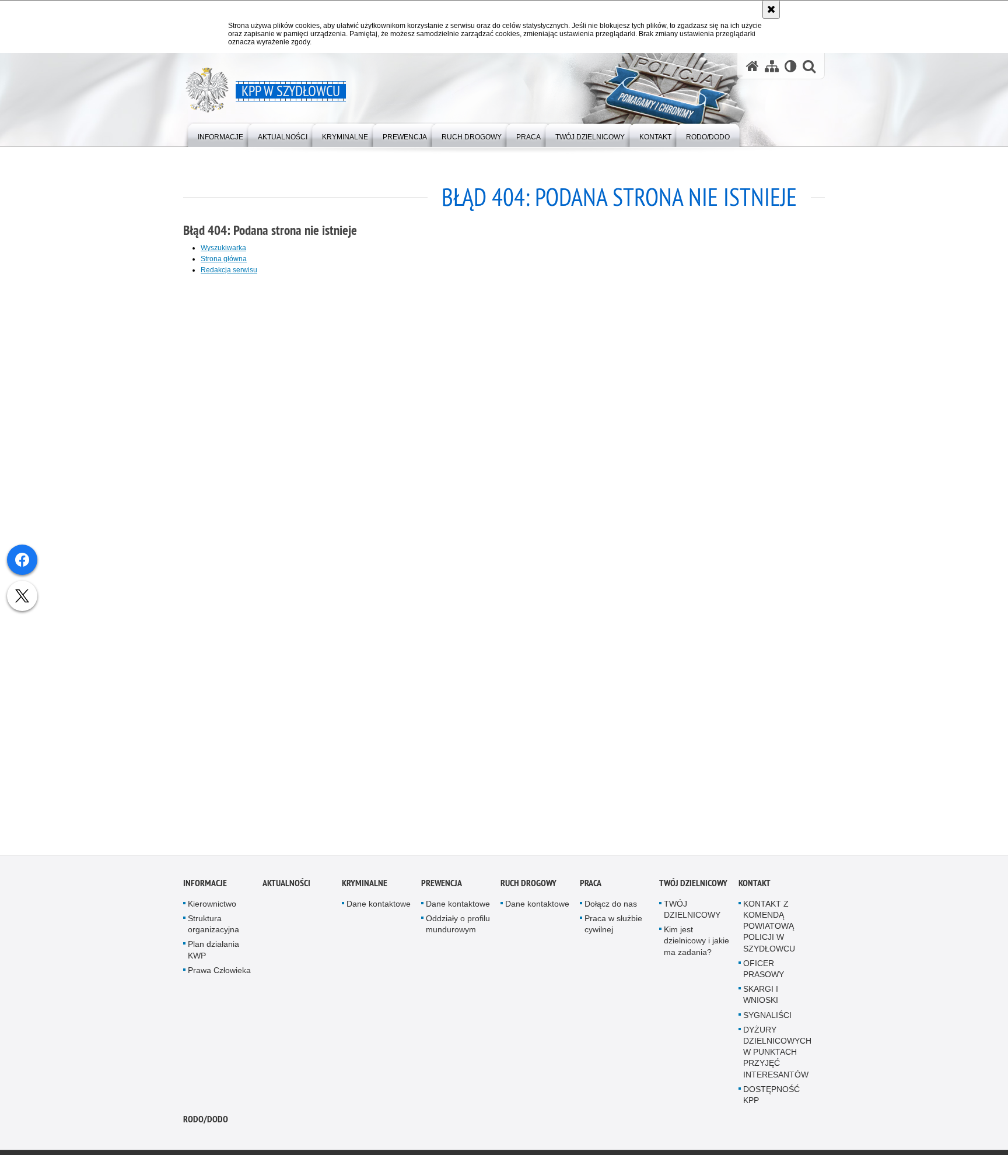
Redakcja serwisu (229, 270)
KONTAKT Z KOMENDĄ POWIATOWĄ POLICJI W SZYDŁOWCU (769, 929)
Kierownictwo (212, 906)
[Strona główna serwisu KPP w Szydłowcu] (752, 66)
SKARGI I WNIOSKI (760, 997)
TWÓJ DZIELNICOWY (693, 886)
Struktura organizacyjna (213, 927)
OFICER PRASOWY (763, 971)
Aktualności (286, 886)
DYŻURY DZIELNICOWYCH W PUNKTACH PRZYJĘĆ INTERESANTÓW (777, 1055)
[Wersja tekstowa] (791, 66)
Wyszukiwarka (223, 248)
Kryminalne (364, 886)
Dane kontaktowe (378, 906)
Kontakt (754, 886)
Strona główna (224, 259)
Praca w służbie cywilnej (613, 927)
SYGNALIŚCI (767, 1017)
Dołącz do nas (610, 906)
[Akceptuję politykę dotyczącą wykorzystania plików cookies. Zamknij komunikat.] (771, 9)
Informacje (205, 886)
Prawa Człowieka (219, 973)
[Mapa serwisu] (772, 66)
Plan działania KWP (213, 952)
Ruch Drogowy (528, 886)
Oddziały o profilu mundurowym (458, 927)
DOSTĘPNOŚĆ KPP (771, 1097)
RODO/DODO (205, 1122)
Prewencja (441, 886)
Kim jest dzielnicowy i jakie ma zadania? (696, 943)
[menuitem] (220, 134)
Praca (590, 886)
